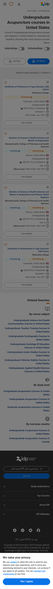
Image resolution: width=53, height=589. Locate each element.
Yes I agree (26, 582)
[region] (26, 571)
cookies (14, 562)
